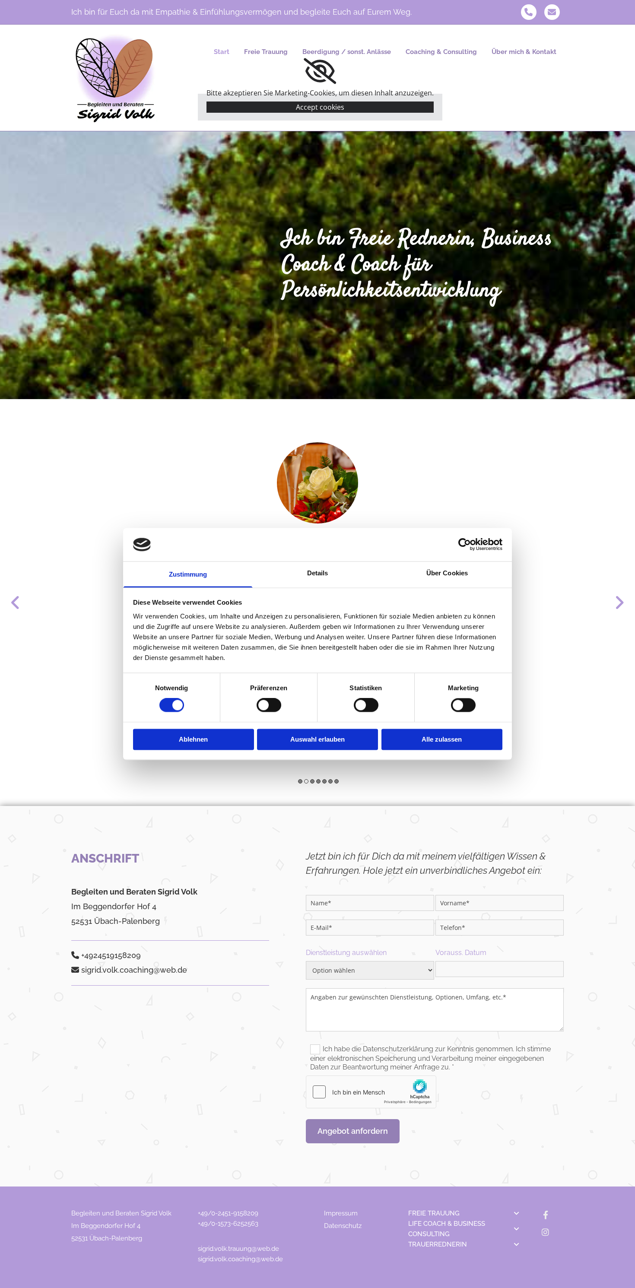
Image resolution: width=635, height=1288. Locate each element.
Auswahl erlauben (317, 739)
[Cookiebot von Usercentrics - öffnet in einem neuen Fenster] (464, 544)
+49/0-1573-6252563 (228, 1224)
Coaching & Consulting (441, 52)
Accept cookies (320, 107)
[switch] (269, 705)
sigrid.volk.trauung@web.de (238, 1249)
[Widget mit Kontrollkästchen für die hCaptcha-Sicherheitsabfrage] (371, 1091)
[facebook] (545, 1214)
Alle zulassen (442, 739)
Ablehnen (193, 739)
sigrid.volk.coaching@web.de (240, 1259)
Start (221, 52)
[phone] (529, 12)
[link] (320, 71)
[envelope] (552, 12)
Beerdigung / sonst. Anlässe (346, 52)
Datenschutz (343, 1226)
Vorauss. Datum (460, 953)
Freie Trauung (266, 52)
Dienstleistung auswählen (346, 953)
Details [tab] (317, 573)
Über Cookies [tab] (447, 573)
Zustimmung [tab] (188, 574)
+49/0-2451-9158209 (228, 1213)
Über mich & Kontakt (524, 52)
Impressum (341, 1213)
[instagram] (545, 1231)
